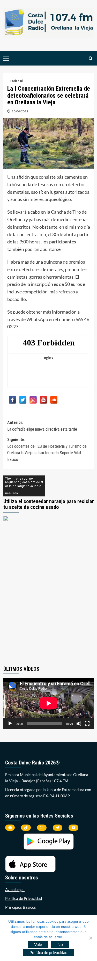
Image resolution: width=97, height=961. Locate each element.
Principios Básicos (20, 907)
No (60, 944)
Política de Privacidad (23, 898)
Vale (38, 944)
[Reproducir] (10, 723)
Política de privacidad (48, 952)
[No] (90, 938)
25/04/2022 (20, 111)
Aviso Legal (15, 889)
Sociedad (16, 81)
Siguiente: (47, 449)
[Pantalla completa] (87, 723)
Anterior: (42, 426)
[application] (48, 703)
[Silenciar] (78, 723)
